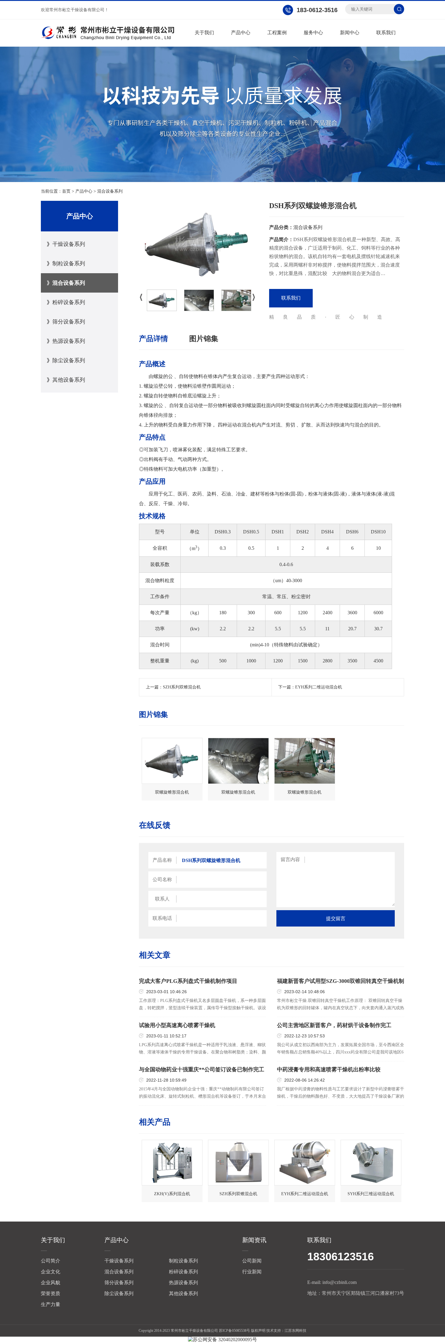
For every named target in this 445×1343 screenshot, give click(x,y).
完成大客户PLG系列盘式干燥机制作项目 (188, 981)
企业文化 (50, 1271)
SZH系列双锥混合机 (182, 687)
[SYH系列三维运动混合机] (371, 1163)
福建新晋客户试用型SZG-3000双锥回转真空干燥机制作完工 (340, 981)
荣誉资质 (50, 1293)
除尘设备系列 (68, 360)
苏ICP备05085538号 (234, 1330)
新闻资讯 (254, 1240)
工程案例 (277, 32)
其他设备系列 (68, 380)
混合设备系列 (110, 191)
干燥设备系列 (68, 244)
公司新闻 (252, 1260)
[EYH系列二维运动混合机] (304, 1163)
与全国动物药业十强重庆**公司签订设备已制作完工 (201, 1069)
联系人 (162, 898)
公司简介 (50, 1260)
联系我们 (386, 32)
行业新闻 (252, 1271)
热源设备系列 (68, 341)
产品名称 (162, 860)
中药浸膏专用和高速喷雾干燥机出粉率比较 (329, 1069)
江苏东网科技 (295, 1330)
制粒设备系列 (68, 263)
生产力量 (50, 1304)
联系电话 (162, 918)
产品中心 (240, 32)
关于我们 (204, 32)
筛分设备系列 (68, 322)
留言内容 (290, 859)
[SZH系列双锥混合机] (238, 1163)
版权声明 (258, 1330)
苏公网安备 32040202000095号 (225, 1339)
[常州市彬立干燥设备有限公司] (107, 33)
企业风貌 (50, 1282)
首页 (66, 191)
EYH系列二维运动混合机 (318, 687)
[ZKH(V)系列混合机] (172, 1163)
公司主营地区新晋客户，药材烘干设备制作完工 (334, 1025)
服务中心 (313, 32)
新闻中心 (349, 32)
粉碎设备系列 (68, 302)
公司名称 (162, 879)
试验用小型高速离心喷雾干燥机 (177, 1025)
